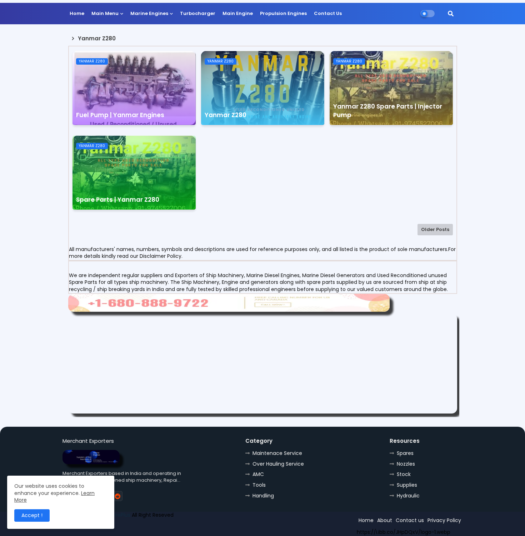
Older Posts (435, 229)
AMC (258, 474)
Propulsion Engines (283, 13)
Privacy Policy (444, 520)
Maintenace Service (277, 453)
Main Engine (237, 13)
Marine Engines (149, 13)
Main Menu (105, 13)
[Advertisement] (262, 364)
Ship (190, 527)
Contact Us (328, 13)
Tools (259, 485)
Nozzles (406, 463)
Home (77, 13)
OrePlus (120, 515)
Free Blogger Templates (115, 527)
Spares (405, 453)
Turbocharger (197, 13)
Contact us (410, 520)
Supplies (407, 485)
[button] (451, 13)
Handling (263, 495)
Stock (404, 474)
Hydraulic (408, 495)
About (384, 520)
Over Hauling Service (278, 463)
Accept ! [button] (31, 515)
